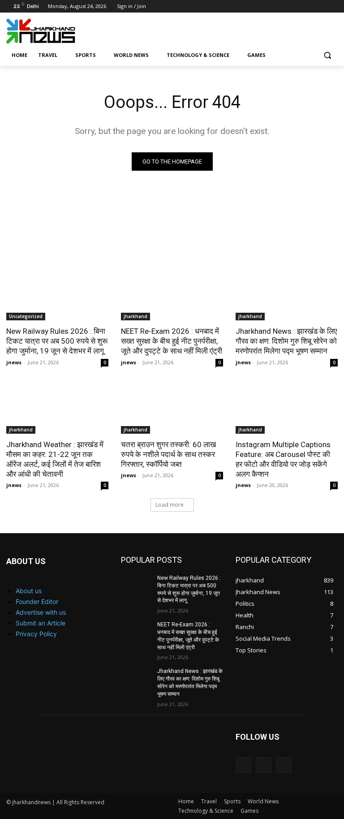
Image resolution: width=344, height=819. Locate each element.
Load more (169, 505)
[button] (327, 55)
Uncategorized (26, 316)
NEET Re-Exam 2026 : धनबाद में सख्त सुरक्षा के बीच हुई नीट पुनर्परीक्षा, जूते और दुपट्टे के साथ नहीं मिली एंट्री (171, 341)
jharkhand (135, 316)
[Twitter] (320, 6)
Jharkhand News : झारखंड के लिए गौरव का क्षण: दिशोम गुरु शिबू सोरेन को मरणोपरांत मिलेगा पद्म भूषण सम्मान (286, 341)
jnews (14, 362)
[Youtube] (332, 6)
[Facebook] (295, 6)
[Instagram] (308, 6)
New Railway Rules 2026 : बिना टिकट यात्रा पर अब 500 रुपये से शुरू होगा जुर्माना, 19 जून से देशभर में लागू (57, 341)
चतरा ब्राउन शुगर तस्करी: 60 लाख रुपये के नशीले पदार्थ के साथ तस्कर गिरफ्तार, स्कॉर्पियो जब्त (168, 454)
